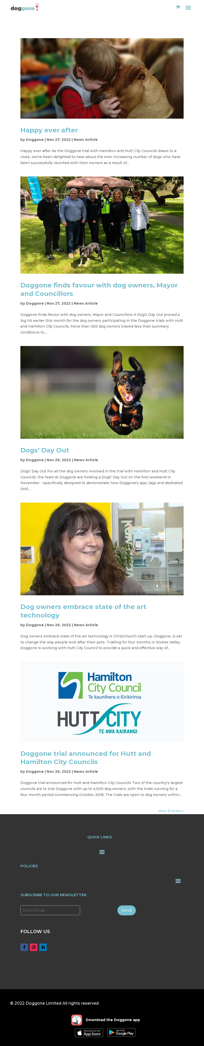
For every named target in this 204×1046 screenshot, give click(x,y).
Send (126, 910)
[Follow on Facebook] (24, 947)
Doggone (35, 139)
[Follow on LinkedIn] (43, 947)
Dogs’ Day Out (44, 450)
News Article (86, 139)
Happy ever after (49, 130)
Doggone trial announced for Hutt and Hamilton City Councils (85, 758)
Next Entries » (171, 811)
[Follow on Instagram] (33, 947)
